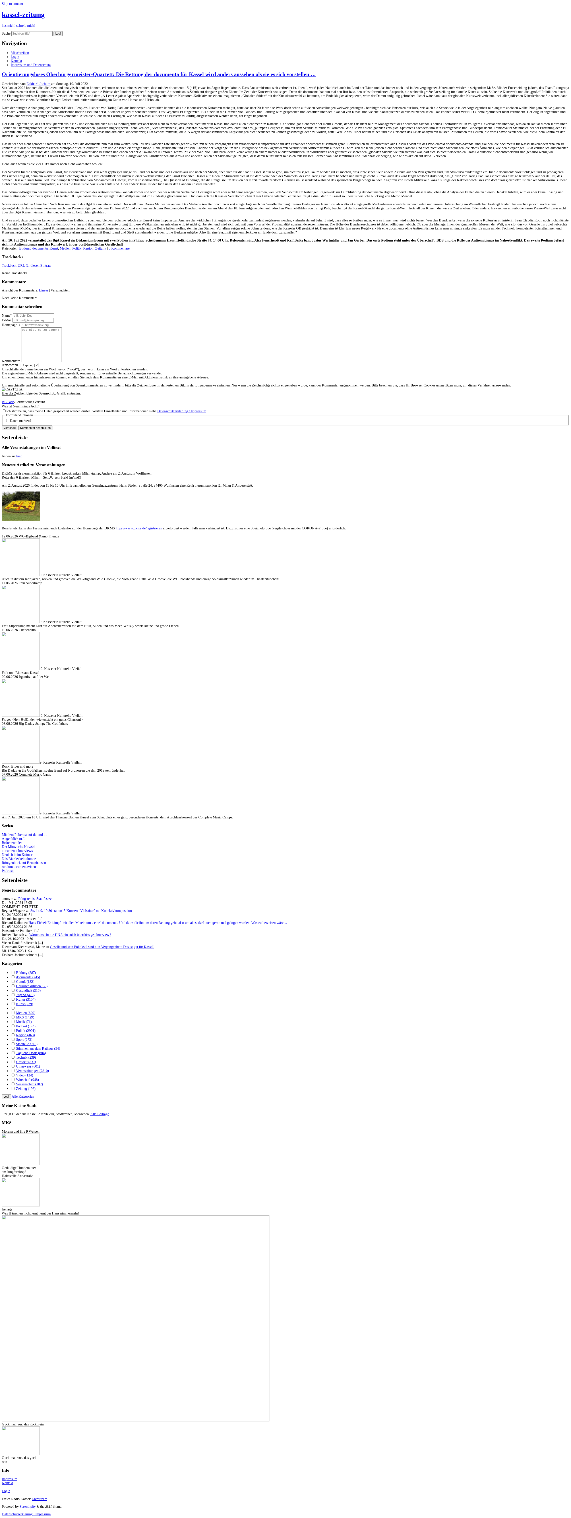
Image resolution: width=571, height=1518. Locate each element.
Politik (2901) (25, 1031)
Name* (7, 315)
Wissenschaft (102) (29, 1084)
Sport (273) (24, 1039)
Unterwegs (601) (28, 1066)
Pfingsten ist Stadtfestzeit (35, 898)
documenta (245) (28, 977)
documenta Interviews (17, 851)
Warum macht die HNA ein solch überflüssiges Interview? (70, 935)
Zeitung (100, 248)
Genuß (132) (25, 981)
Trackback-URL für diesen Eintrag (26, 265)
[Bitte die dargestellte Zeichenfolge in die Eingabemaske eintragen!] (12, 389)
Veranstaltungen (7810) (32, 1071)
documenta (40, 248)
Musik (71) (24, 1022)
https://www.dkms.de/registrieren (139, 528)
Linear (43, 290)
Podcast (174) (25, 1026)
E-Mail (7, 320)
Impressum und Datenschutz (31, 65)
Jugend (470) (25, 995)
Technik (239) (26, 1057)
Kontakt (16, 61)
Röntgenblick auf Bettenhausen (24, 863)
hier (19, 456)
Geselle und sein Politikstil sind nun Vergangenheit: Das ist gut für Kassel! (102, 947)
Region (88, 248)
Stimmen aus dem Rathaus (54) (38, 1048)
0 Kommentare (119, 248)
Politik (76, 248)
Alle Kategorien (23, 1096)
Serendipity (28, 1506)
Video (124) (24, 1075)
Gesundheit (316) (28, 990)
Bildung (25, 248)
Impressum (9, 1479)
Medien (65, 248)
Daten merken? (20, 421)
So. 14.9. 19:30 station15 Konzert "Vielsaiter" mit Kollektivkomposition (81, 911)
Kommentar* (11, 361)
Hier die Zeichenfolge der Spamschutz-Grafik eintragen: (41, 393)
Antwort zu (10, 365)
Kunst (54, 248)
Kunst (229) (24, 1004)
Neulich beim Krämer (17, 855)
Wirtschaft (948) (27, 1080)
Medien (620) (25, 1013)
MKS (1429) (25, 1017)
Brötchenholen (12, 843)
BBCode (8, 402)
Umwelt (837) (26, 1062)
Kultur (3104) (25, 999)
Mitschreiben (20, 53)
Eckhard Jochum (39, 84)
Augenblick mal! (13, 839)
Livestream (39, 1499)
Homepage (9, 325)
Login (15, 57)
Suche (6, 33)
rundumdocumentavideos (19, 867)
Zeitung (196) (25, 1088)
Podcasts (8, 871)
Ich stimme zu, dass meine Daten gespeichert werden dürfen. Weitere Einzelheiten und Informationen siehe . (106, 411)
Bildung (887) (26, 973)
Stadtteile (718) (26, 1044)
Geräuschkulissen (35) (32, 986)
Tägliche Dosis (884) (31, 1053)
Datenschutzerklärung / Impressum (181, 411)
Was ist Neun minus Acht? (20, 406)
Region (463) (25, 1035)
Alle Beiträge (99, 1114)
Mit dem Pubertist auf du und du (24, 834)
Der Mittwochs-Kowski (18, 847)
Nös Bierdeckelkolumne (19, 859)
